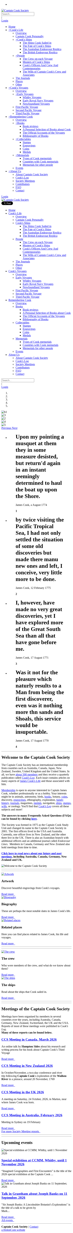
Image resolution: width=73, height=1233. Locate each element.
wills (4, 806)
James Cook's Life (30, 780)
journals (14, 803)
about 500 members (27, 774)
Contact (34, 1226)
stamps (67, 803)
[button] (6, 427)
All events (7, 1220)
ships (59, 803)
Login (4, 20)
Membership (8, 790)
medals (37, 803)
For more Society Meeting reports (20, 1131)
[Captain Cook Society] (15, 10)
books (47, 796)
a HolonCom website (13, 1229)
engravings (19, 799)
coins (64, 796)
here (34, 818)
